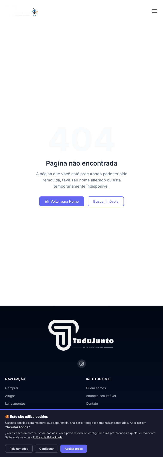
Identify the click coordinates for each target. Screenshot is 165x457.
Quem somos (96, 388)
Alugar (10, 396)
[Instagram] (81, 363)
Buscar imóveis (105, 201)
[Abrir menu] (154, 11)
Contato (92, 403)
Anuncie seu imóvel (101, 396)
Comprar (11, 388)
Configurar (46, 448)
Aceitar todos (74, 448)
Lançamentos (15, 403)
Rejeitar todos (19, 448)
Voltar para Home (64, 201)
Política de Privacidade (48, 437)
